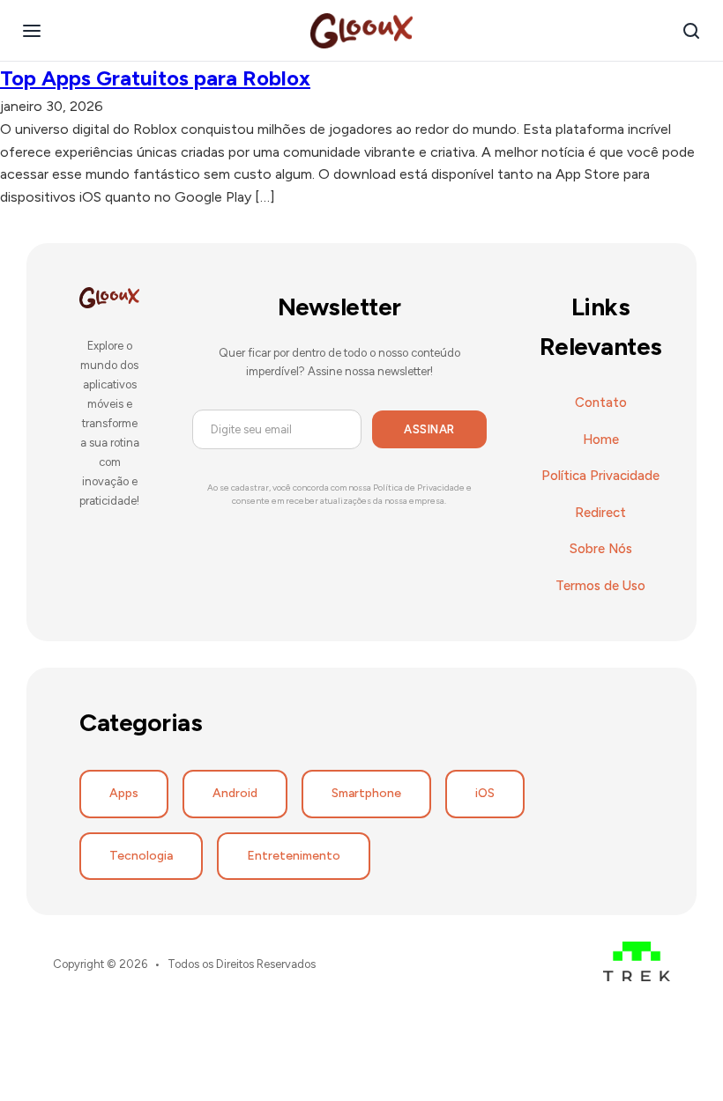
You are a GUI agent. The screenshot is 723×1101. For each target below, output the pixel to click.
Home (601, 439)
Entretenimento (293, 855)
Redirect (600, 513)
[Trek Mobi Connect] (636, 965)
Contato (601, 402)
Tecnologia (141, 855)
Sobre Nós (601, 549)
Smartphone (366, 793)
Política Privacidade (600, 476)
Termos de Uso (600, 586)
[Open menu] (31, 30)
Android (234, 793)
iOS (485, 793)
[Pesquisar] (691, 30)
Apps (123, 793)
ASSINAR (429, 429)
